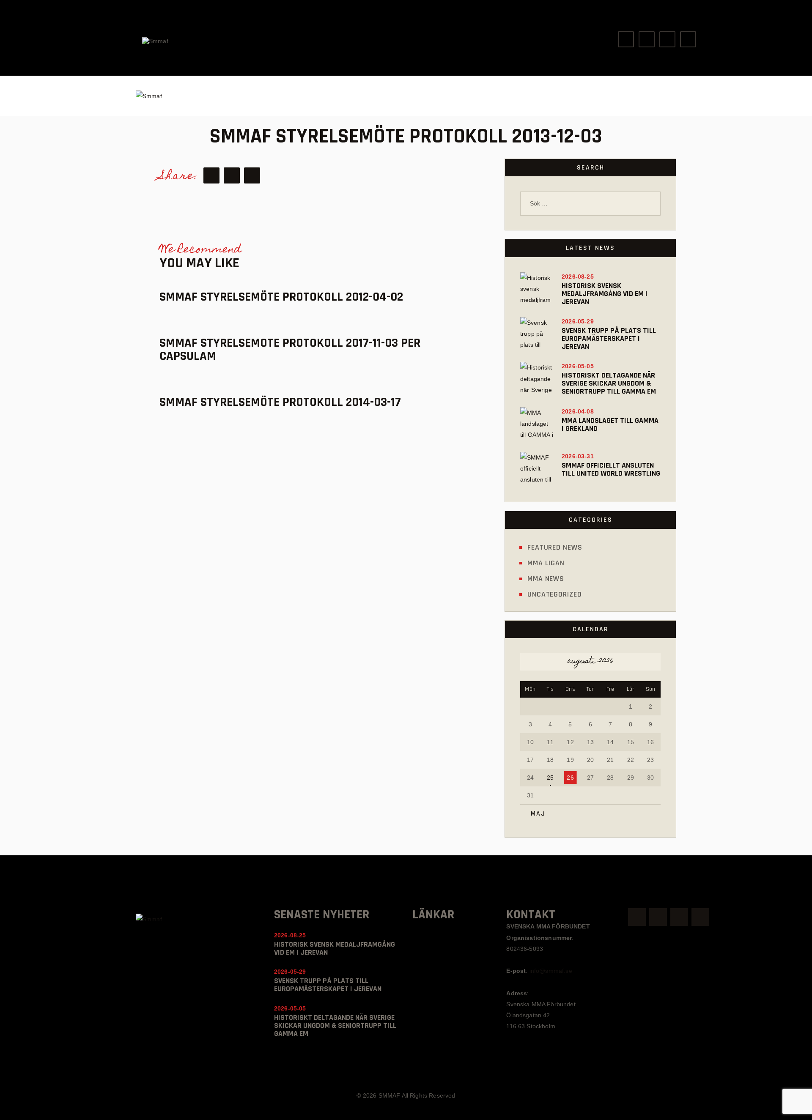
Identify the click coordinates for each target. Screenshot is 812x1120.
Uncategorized (554, 594)
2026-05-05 (578, 366)
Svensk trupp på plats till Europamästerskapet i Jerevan (609, 338)
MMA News (545, 578)
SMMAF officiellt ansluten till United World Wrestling (611, 469)
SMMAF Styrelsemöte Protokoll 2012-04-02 (281, 297)
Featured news (554, 547)
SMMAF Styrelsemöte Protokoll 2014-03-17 (280, 402)
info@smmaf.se (550, 970)
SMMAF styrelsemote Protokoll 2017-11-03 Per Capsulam (289, 350)
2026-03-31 (578, 456)
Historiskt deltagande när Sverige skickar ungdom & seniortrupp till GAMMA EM (609, 383)
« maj (535, 813)
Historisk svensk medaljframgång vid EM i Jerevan (604, 294)
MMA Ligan (546, 563)
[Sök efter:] (590, 203)
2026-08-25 (578, 276)
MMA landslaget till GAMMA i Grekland (610, 424)
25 (550, 777)
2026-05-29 (578, 321)
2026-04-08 (578, 411)
